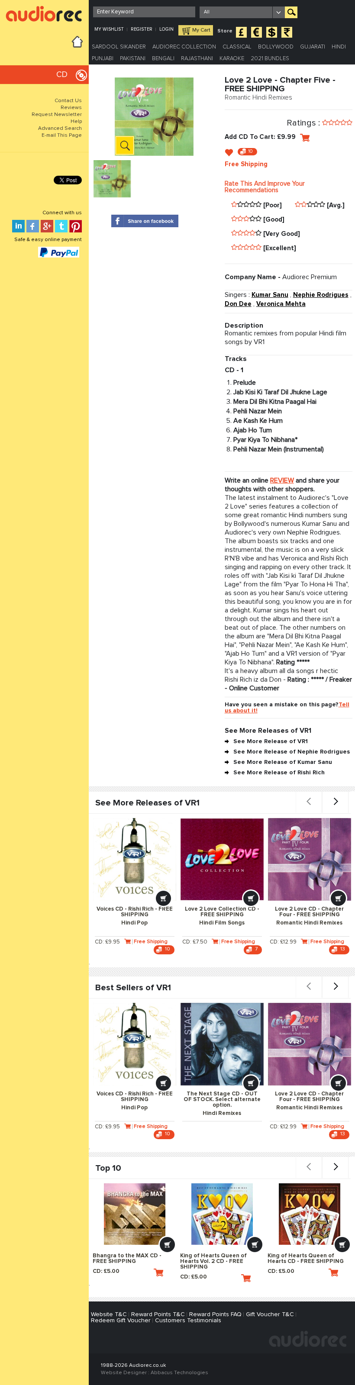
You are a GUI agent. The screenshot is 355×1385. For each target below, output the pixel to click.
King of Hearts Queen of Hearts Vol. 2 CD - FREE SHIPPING (213, 1261)
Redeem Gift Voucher (121, 1320)
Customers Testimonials (188, 1320)
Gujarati (312, 47)
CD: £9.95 (107, 942)
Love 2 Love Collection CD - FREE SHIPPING (222, 916)
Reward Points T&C (158, 1314)
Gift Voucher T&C (270, 1314)
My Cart (201, 30)
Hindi (339, 47)
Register (141, 29)
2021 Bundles (270, 58)
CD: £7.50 (194, 942)
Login (166, 29)
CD (62, 75)
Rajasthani (197, 58)
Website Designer (124, 1372)
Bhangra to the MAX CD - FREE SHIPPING (127, 1258)
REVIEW (282, 480)
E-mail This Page (62, 135)
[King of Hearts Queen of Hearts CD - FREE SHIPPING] (309, 1214)
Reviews (71, 107)
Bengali (163, 58)
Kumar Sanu (270, 295)
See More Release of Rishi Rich (279, 773)
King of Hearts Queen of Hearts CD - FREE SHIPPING (306, 1258)
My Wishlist (109, 29)
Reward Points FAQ (215, 1314)
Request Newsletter (57, 114)
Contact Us (68, 100)
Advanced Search (60, 128)
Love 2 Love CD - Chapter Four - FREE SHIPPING (309, 916)
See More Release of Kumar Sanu (282, 762)
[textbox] (144, 11)
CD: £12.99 (283, 942)
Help (76, 121)
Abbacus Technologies (179, 1372)
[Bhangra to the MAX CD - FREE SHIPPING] (134, 1214)
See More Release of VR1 (270, 741)
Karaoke (231, 58)
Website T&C (109, 1314)
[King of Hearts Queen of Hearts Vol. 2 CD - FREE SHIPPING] (222, 1214)
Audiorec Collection (184, 47)
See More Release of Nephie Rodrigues (291, 752)
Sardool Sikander (119, 47)
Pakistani (132, 58)
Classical (237, 47)
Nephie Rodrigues (321, 295)
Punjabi (102, 58)
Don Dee (238, 304)
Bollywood (276, 47)
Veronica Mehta (281, 304)
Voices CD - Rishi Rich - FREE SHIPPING (135, 916)
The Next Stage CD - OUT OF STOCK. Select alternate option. (222, 1103)
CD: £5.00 (106, 1271)
